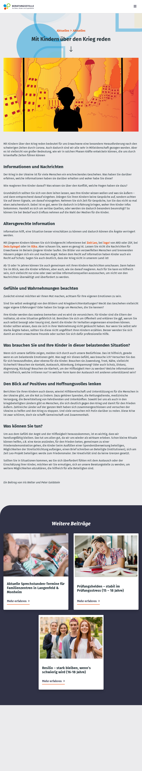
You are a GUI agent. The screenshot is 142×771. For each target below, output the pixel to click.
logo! (106, 242)
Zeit (89, 242)
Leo (94, 242)
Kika (34, 246)
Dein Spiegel (11, 246)
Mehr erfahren (16, 601)
